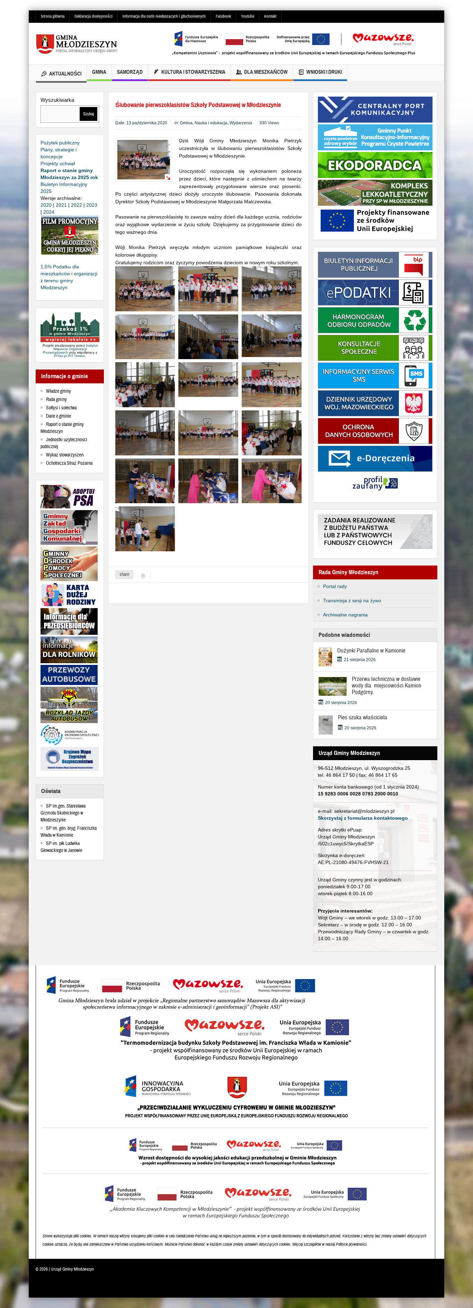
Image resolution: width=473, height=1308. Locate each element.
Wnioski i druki (324, 72)
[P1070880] (208, 432)
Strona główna (52, 16)
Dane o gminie (58, 416)
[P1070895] (145, 528)
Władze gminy (58, 391)
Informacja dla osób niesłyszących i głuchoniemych (164, 16)
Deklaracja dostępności (93, 16)
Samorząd (130, 72)
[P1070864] (272, 384)
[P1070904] (208, 480)
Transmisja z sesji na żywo (352, 600)
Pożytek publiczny (60, 142)
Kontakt (270, 16)
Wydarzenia (241, 123)
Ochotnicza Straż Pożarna (69, 463)
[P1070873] (272, 288)
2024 (48, 212)
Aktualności (65, 74)
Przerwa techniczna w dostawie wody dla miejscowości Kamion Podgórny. (386, 685)
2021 (61, 205)
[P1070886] (272, 335)
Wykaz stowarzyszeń (65, 455)
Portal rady (335, 586)
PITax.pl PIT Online (69, 356)
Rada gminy (56, 400)
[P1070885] (208, 379)
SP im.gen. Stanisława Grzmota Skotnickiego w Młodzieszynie (63, 813)
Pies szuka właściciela (362, 717)
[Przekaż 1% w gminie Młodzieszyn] (70, 327)
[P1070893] (272, 432)
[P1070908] (145, 480)
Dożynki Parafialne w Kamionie (371, 650)
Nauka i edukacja (211, 123)
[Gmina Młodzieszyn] (88, 43)
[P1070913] (145, 288)
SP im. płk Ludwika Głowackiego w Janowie (61, 847)
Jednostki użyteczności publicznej (64, 443)
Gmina (99, 72)
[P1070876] (208, 288)
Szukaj (88, 114)
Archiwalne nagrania (345, 614)
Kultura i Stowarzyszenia (193, 72)
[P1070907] (272, 480)
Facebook (223, 16)
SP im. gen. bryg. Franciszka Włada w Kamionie (69, 831)
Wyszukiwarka (57, 100)
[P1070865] (145, 336)
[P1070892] (145, 384)
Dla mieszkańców (266, 72)
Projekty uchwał (58, 163)
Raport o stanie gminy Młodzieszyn (62, 428)
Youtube (247, 16)
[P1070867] (208, 336)
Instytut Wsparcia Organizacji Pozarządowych (70, 349)
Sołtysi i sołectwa (61, 408)
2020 (46, 205)
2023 (91, 205)
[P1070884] (145, 432)
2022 (76, 205)
